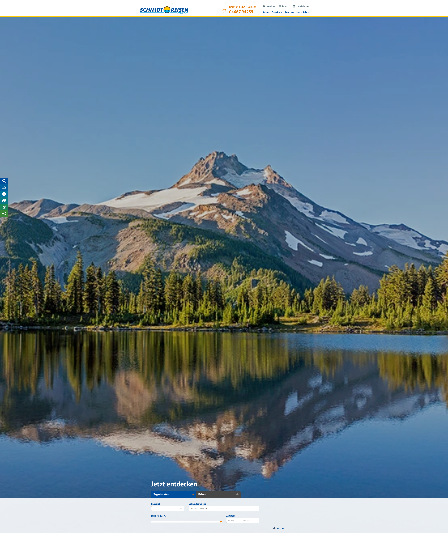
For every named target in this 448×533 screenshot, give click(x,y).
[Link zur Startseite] (164, 10)
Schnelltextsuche (197, 503)
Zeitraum (230, 515)
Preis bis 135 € (158, 515)
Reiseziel (155, 503)
